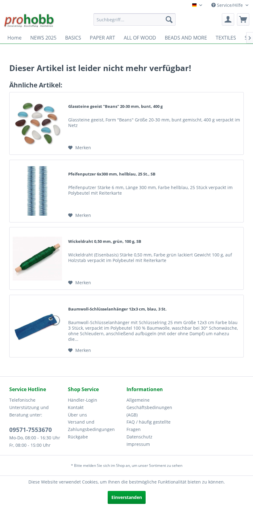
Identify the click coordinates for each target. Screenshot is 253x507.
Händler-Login (82, 400)
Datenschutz (139, 437)
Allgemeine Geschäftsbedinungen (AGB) (149, 407)
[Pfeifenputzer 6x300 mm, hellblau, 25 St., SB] (37, 191)
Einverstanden (126, 497)
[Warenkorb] (243, 19)
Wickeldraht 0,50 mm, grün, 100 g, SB (104, 241)
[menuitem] (134, 19)
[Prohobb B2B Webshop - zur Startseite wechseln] (29, 21)
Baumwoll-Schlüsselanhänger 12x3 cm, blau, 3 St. (117, 309)
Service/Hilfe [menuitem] (230, 5)
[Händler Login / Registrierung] (228, 19)
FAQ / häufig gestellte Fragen (148, 425)
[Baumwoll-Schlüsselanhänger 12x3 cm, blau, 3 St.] (37, 326)
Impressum (138, 444)
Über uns (77, 415)
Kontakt (76, 407)
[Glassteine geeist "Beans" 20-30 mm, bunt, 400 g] (37, 123)
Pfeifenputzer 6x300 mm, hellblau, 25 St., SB (112, 174)
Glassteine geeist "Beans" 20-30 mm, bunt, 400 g (115, 106)
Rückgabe (78, 437)
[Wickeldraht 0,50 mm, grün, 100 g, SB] (37, 258)
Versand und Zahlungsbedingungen (91, 425)
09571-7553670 (30, 430)
